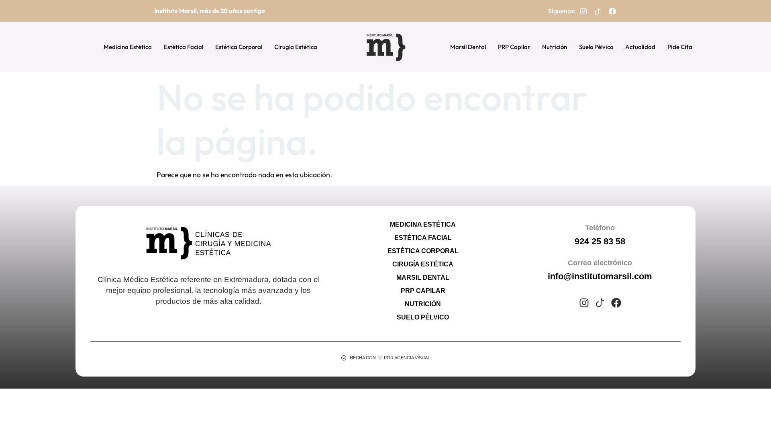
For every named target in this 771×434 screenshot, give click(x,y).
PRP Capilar (514, 47)
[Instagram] (583, 11)
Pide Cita (679, 47)
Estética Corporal (238, 47)
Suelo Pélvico (596, 47)
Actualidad (640, 47)
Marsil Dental (468, 47)
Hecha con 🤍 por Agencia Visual (390, 357)
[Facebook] (612, 11)
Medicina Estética (128, 47)
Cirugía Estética (295, 47)
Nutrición (554, 47)
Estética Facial (183, 47)
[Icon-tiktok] (598, 11)
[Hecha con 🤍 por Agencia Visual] (344, 358)
